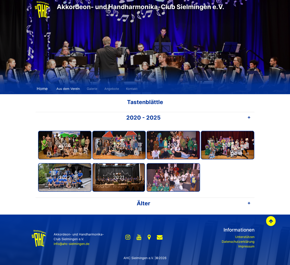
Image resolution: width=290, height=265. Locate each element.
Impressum (246, 246)
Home (42, 88)
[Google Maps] (149, 237)
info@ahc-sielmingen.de (71, 244)
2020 (173, 177)
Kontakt (132, 89)
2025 (119, 145)
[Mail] (159, 237)
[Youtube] (139, 237)
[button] (145, 117)
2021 (118, 177)
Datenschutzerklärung (238, 242)
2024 (173, 145)
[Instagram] (128, 237)
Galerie (92, 89)
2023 (228, 145)
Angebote (111, 89)
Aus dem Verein (68, 89)
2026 (65, 145)
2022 (65, 177)
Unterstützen (244, 237)
